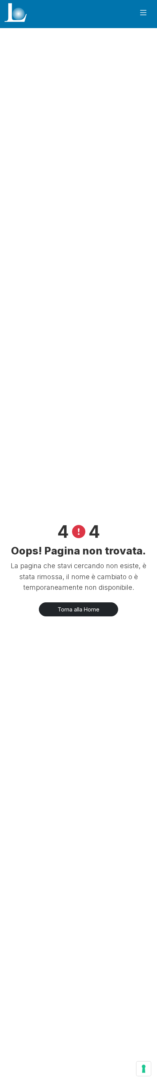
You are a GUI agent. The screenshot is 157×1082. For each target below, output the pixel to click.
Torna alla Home (78, 609)
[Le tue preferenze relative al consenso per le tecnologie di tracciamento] (143, 1068)
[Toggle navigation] (143, 12)
